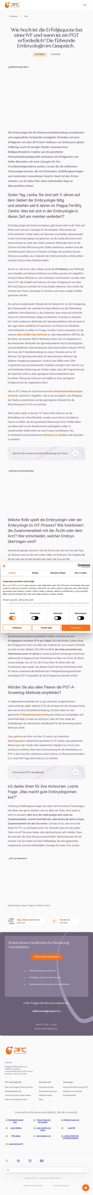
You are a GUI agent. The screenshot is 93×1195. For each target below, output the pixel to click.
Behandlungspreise (13, 1091)
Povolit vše (76, 628)
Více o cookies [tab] (80, 573)
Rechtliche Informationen (33, 1186)
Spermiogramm (16, 741)
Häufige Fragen (45, 1095)
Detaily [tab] (35, 573)
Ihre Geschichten (46, 1087)
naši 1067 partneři (16, 585)
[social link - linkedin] (30, 1161)
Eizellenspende (69, 1095)
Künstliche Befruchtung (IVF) (75, 1087)
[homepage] (12, 5)
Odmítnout (17, 628)
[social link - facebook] (7, 1161)
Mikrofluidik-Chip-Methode (32, 335)
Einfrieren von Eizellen (55, 435)
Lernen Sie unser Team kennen (18, 1095)
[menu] (85, 5)
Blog (41, 1100)
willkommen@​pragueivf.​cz (46, 1011)
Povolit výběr (46, 628)
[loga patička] (19, 1122)
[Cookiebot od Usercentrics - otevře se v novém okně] (79, 566)
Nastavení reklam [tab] (57, 573)
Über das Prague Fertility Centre (19, 1087)
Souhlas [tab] (12, 573)
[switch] (35, 618)
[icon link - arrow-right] (76, 453)
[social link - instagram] (18, 1161)
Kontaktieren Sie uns (48, 1091)
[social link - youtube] (42, 1161)
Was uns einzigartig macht (16, 1100)
